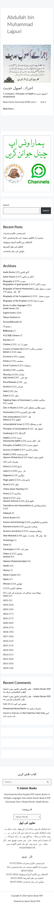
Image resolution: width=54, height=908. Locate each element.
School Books (9, 518)
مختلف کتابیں (16, 588)
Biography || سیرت (14, 281)
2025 (5, 600)
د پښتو (9, 326)
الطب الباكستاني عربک (16, 692)
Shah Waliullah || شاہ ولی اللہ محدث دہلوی (25, 536)
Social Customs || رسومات (17, 366)
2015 (5, 646)
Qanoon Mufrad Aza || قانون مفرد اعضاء (23, 457)
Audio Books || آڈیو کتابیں (16, 272)
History (6, 570)
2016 (5, 641)
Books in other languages (14, 305)
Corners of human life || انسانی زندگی (22, 349)
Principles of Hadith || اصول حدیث (31, 94)
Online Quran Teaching (13, 489)
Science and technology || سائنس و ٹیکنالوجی (25, 522)
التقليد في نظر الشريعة (13, 247)
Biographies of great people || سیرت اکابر (24, 284)
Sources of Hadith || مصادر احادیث (20, 450)
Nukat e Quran (9, 575)
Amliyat (6, 557)
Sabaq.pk (7, 513)
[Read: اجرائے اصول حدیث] (27, 64)
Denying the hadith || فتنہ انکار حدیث (21, 441)
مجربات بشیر (35, 709)
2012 (5, 659)
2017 (5, 637)
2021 (5, 618)
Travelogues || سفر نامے (16, 549)
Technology (8, 540)
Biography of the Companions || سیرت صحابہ (26, 296)
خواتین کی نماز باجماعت (13, 251)
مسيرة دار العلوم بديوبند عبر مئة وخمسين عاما (23, 238)
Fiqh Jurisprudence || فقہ (17, 417)
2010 (5, 668)
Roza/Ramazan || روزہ (15, 382)
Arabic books (9, 308)
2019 (5, 628)
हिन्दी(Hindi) (8, 331)
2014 (5, 650)
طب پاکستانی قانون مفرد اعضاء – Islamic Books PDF (27, 689)
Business (7, 340)
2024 (5, 605)
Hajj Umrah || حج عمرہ (15, 378)
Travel (5, 545)
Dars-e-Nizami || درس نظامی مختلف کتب (24, 408)
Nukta (5, 579)
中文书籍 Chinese (11, 336)
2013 (5, 655)
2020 (5, 623)
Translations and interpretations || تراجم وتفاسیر (24, 506)
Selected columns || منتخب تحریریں (20, 527)
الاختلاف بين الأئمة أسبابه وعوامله (17, 242)
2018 (5, 632)
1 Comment (8, 94)
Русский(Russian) (11, 322)
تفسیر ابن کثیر (20, 704)
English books (9, 313)
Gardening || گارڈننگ (14, 433)
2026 (5, 596)
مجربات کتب (12, 462)
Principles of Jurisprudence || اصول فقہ (23, 429)
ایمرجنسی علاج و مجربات (14, 233)
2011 (5, 664)
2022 (5, 614)
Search (6, 205)
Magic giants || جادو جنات (16, 480)
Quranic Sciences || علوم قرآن (18, 501)
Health (6, 566)
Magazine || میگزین (13, 475)
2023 (5, 609)
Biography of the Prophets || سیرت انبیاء (23, 301)
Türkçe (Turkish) (10, 317)
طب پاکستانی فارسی (15, 700)
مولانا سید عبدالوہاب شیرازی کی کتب (24, 593)
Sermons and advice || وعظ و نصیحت (22, 531)
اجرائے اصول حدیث (18, 88)
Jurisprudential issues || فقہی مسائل (22, 424)
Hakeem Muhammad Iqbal (14, 561)
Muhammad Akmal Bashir (14, 709)
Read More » (8, 108)
